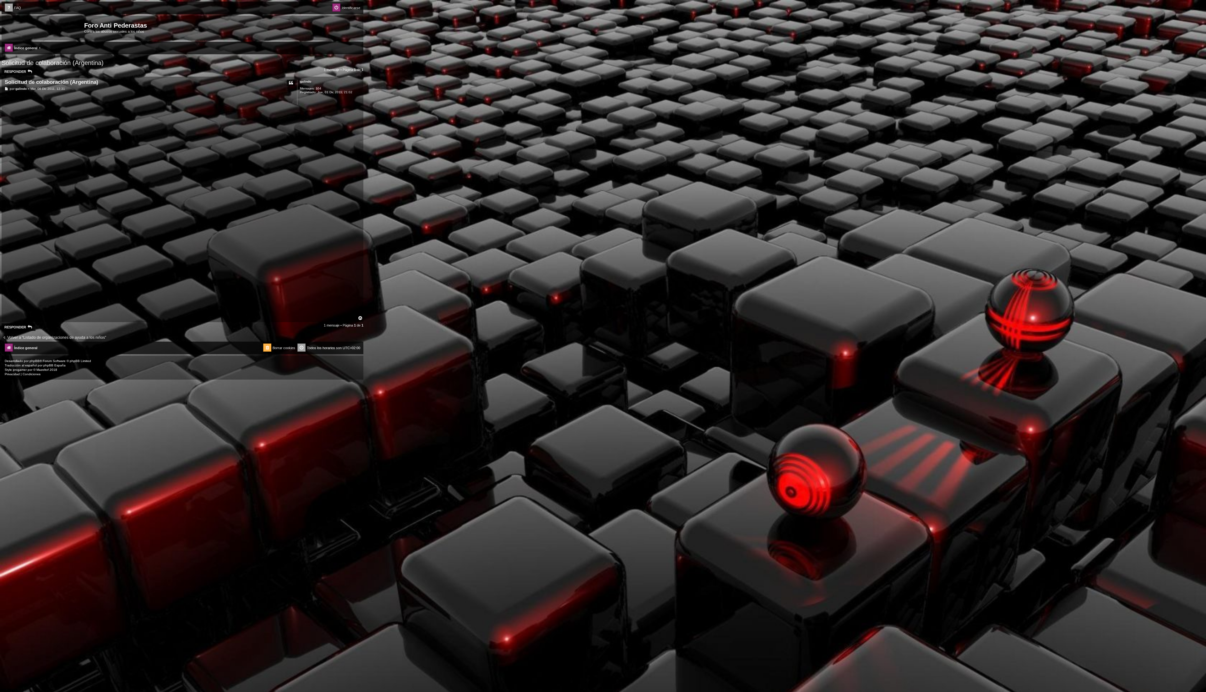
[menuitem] (13, 8)
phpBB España (54, 365)
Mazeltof (42, 369)
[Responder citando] (291, 83)
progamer (20, 369)
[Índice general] (43, 27)
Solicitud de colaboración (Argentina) (53, 62)
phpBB (35, 361)
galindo (305, 81)
